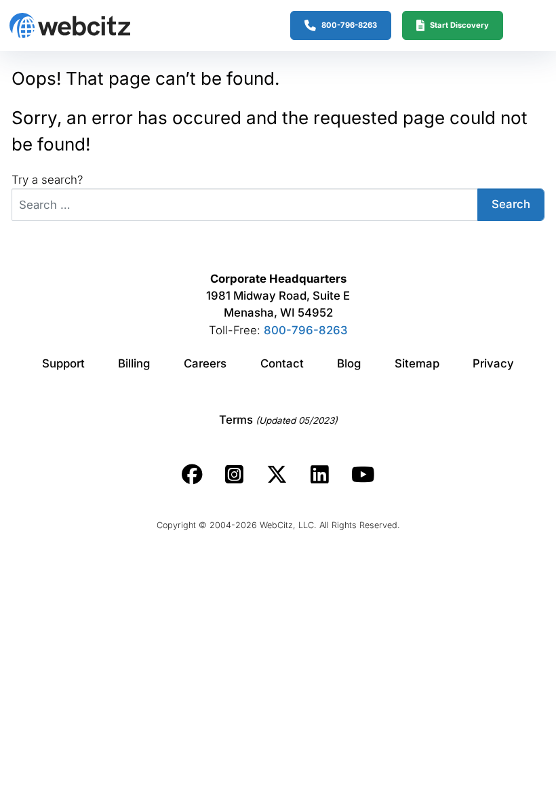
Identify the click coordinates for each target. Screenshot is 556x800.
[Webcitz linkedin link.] (320, 474)
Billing (134, 363)
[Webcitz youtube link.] (362, 474)
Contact (282, 363)
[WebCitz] (70, 25)
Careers (205, 363)
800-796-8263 (306, 330)
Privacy (493, 363)
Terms (278, 419)
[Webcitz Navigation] (523, 25)
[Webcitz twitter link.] (276, 474)
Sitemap (417, 363)
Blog (349, 363)
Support (63, 363)
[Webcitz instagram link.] (234, 474)
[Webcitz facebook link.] (192, 474)
